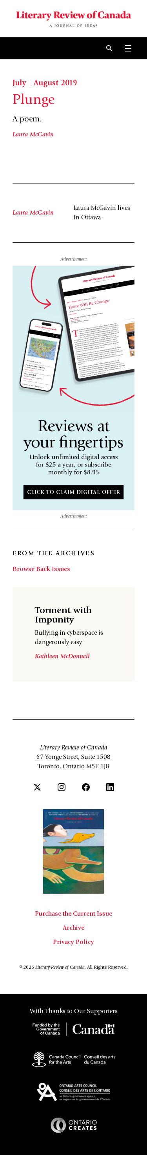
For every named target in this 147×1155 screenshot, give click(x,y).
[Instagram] (61, 787)
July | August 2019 (45, 84)
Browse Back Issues (41, 569)
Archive (73, 928)
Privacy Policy (73, 942)
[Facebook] (86, 787)
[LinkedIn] (110, 787)
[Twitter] (37, 787)
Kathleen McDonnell (62, 657)
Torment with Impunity (63, 615)
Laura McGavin (33, 135)
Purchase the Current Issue (73, 914)
